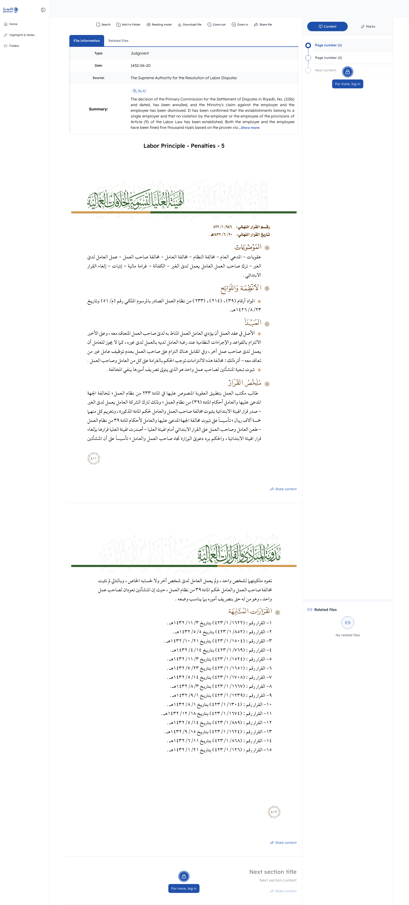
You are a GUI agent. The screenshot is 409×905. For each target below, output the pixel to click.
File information (87, 41)
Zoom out (219, 24)
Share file (265, 24)
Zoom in (242, 24)
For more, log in (183, 888)
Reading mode (162, 24)
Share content (286, 489)
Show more (250, 128)
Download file (192, 24)
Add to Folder (131, 24)
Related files (118, 41)
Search (106, 24)
